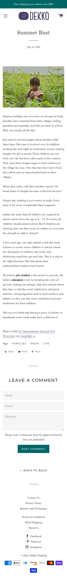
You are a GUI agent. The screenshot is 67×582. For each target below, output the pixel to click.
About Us (33, 527)
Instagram (35, 547)
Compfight (26, 336)
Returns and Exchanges (33, 508)
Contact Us (33, 497)
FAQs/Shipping (33, 522)
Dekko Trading (38, 555)
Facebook (35, 536)
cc (34, 336)
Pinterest (35, 541)
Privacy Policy (33, 503)
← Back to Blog (33, 470)
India (34, 343)
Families (19, 343)
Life (46, 343)
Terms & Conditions (33, 517)
